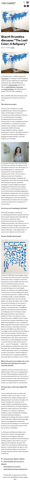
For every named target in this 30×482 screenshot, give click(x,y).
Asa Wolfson (14, 477)
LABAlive (22, 459)
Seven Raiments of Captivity (11, 466)
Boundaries (5, 78)
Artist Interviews (8, 459)
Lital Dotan (19, 87)
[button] (23, 2)
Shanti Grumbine (9, 89)
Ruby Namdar (13, 85)
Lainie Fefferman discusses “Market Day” (15, 469)
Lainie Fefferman (11, 87)
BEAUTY (16, 459)
